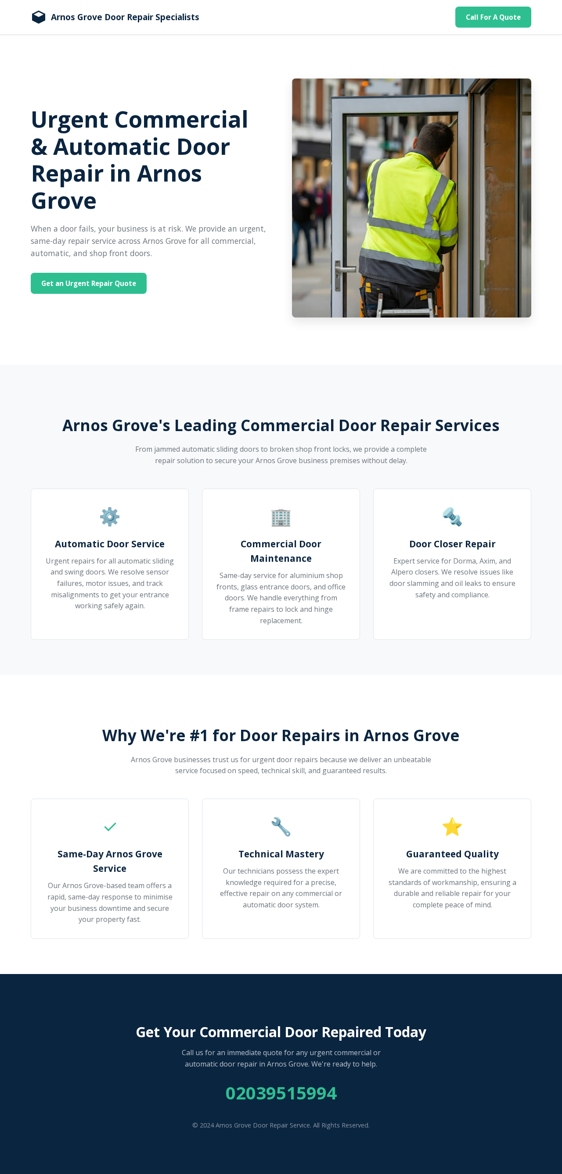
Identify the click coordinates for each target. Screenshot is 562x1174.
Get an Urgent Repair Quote (88, 283)
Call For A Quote (493, 17)
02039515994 (281, 1093)
